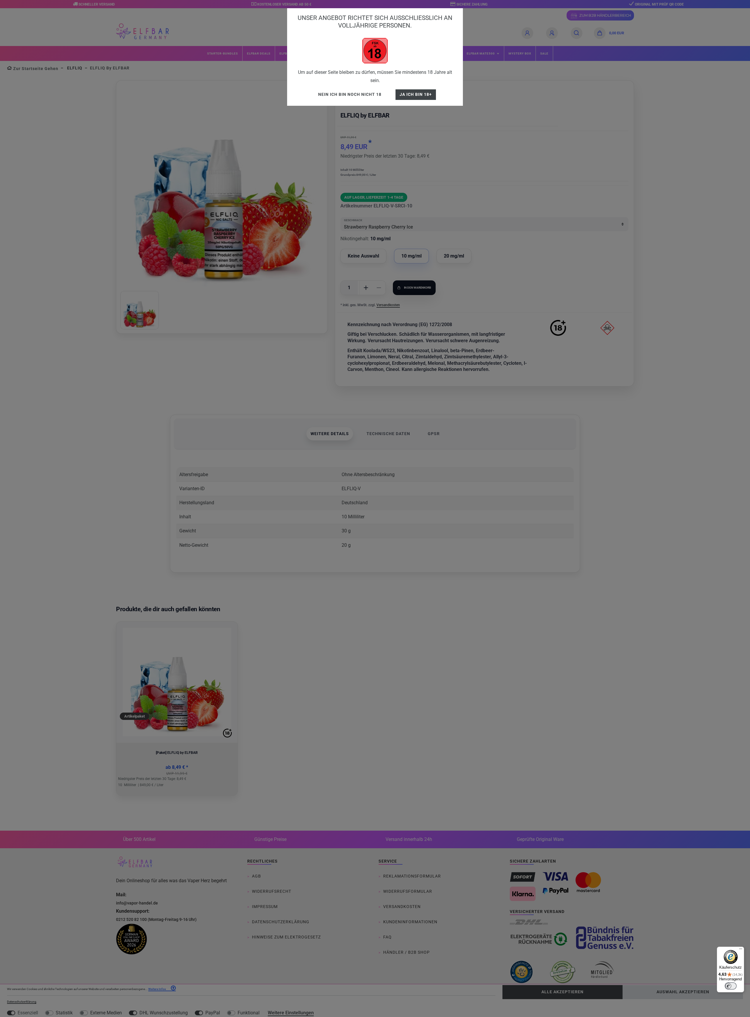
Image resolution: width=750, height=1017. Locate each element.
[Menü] (740, 950)
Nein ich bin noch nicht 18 (349, 94)
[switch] (731, 985)
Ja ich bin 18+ (416, 94)
